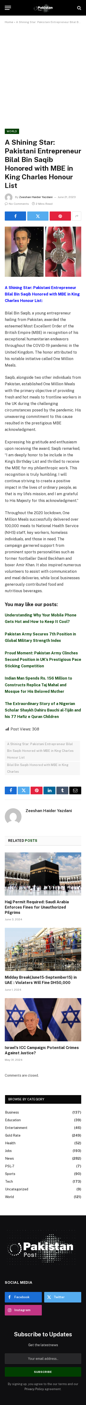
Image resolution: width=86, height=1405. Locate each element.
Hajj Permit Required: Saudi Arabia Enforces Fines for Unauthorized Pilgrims (37, 907)
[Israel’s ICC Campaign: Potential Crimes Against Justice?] (43, 1019)
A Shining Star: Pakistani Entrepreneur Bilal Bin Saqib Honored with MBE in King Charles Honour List (40, 750)
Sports (10, 1174)
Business (12, 1112)
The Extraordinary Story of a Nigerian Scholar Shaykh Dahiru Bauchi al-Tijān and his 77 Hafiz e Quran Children (43, 710)
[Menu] (8, 7)
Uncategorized (16, 1189)
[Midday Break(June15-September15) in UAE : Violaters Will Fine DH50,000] (43, 949)
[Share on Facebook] (15, 216)
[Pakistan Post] (42, 8)
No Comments (19, 203)
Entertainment (16, 1128)
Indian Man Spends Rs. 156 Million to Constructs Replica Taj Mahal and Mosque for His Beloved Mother (38, 684)
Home (9, 22)
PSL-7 (9, 1166)
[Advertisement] (43, 75)
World (12, 131)
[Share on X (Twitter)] (37, 216)
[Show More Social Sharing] (76, 216)
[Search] (78, 7)
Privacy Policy (34, 1389)
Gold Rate (13, 1135)
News (9, 1158)
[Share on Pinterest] (60, 216)
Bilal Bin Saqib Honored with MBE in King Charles (38, 768)
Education (13, 1120)
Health (10, 1143)
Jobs (8, 1151)
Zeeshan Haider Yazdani (36, 197)
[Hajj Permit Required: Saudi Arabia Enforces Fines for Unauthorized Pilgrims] (43, 874)
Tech (9, 1181)
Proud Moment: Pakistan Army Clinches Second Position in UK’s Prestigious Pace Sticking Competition (43, 659)
